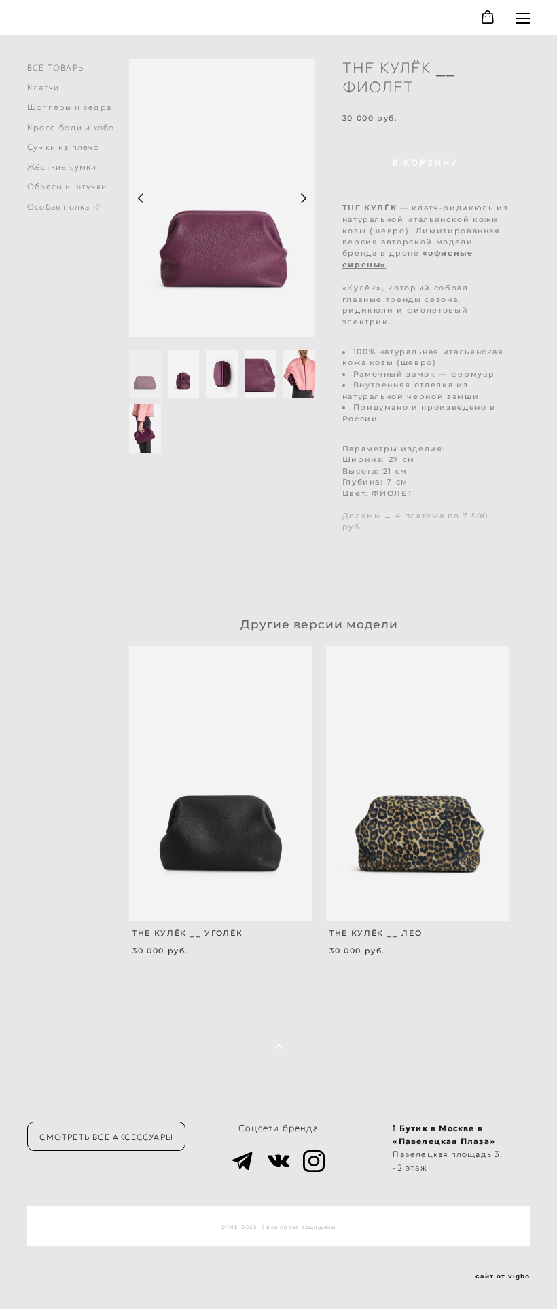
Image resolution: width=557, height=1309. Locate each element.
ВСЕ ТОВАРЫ (56, 67)
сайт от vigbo (502, 1276)
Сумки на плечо (63, 147)
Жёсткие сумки (62, 167)
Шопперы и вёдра (69, 107)
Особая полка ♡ (64, 207)
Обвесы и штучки (67, 186)
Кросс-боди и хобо (70, 127)
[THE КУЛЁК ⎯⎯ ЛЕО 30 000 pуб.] (417, 783)
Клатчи (43, 87)
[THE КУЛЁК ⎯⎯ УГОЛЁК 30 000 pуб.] (220, 783)
